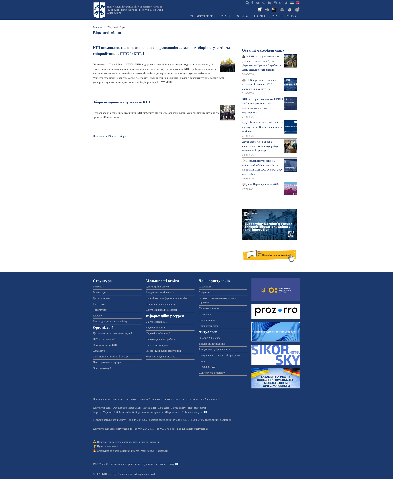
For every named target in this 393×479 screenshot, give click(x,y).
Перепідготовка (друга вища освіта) (167, 298)
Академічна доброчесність (214, 349)
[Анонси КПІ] (266, 9)
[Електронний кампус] (281, 9)
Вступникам (206, 292)
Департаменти (101, 298)
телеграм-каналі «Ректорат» (152, 450)
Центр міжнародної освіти (161, 309)
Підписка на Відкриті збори (109, 136)
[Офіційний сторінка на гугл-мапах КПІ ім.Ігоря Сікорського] (280, 2)
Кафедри (98, 315)
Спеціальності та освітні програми (219, 355)
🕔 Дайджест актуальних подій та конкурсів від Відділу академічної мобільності (262, 127)
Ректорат (98, 286)
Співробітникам (208, 325)
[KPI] (297, 2)
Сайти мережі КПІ (156, 321)
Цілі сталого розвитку (212, 372)
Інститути (99, 303)
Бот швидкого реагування (192, 428)
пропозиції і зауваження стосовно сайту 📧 (153, 463)
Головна (97, 27)
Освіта (242, 16)
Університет (201, 16)
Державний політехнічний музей (112, 333)
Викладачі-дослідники (212, 343)
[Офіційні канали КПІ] (263, 2)
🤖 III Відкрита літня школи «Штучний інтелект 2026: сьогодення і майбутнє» (259, 84)
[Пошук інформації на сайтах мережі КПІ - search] (246, 2)
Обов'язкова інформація (127, 407)
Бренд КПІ (149, 407)
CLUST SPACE (207, 366)
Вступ (224, 16)
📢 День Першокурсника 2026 (260, 184)
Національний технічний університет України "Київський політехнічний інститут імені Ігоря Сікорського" (135, 9)
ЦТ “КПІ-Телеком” (104, 339)
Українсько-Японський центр (110, 356)
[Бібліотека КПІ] (289, 9)
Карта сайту (178, 407)
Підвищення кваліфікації (161, 303)
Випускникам (207, 320)
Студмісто (99, 350)
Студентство (284, 16)
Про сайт (163, 407)
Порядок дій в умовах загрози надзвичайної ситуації (128, 441)
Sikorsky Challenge (209, 337)
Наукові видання (155, 327)
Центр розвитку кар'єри (107, 362)
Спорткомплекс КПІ (105, 345)
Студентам (205, 314)
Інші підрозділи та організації (110, 321)
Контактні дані (102, 407)
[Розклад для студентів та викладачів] (274, 9)
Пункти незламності (109, 446)
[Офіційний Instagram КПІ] (274, 2)
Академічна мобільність (160, 292)
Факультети (100, 309)
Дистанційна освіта (157, 286)
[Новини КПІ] (259, 9)
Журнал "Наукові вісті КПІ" (162, 356)
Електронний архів (157, 345)
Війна (202, 361)
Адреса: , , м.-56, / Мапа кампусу (147, 412)
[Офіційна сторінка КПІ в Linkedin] (269, 2)
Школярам (205, 286)
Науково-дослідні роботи (160, 339)
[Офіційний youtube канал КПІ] (257, 2)
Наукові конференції (158, 333)
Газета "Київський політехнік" (164, 350)
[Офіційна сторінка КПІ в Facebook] (252, 2)
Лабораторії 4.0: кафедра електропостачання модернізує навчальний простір (260, 146)
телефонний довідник (218, 419)
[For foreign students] (297, 9)
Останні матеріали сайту (263, 50)
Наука (260, 16)
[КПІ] (292, 2)
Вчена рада (99, 292)
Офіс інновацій (102, 368)
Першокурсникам (209, 308)
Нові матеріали (197, 407)
